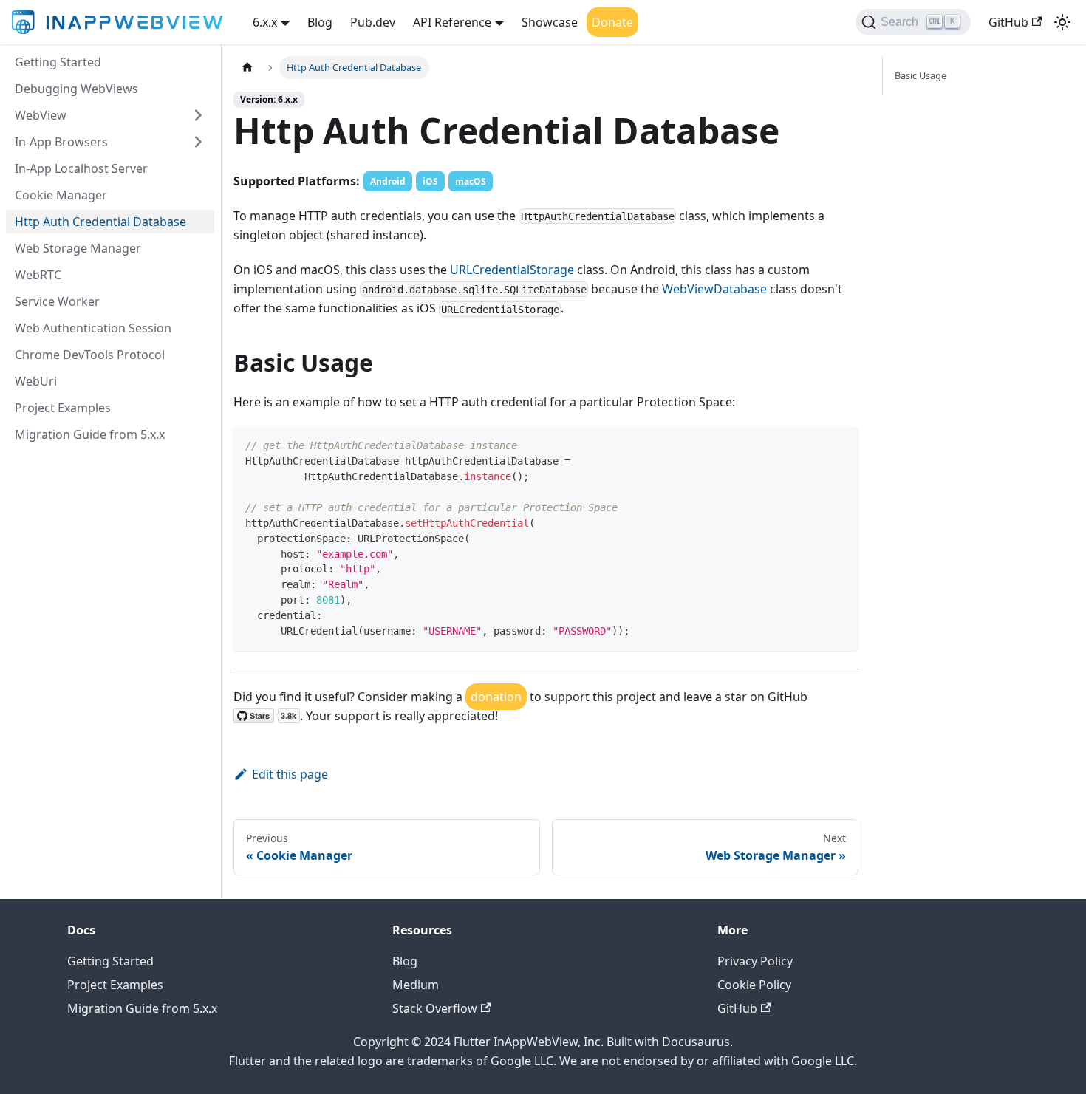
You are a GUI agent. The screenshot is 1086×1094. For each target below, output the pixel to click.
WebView (40, 115)
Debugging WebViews (76, 89)
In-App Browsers (61, 142)
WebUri (36, 381)
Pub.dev (372, 22)
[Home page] (247, 67)
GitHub (1008, 22)
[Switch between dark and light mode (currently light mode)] (1062, 22)
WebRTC (38, 275)
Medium (415, 985)
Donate (612, 22)
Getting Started (58, 62)
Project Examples (63, 408)
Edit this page (290, 774)
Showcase (550, 22)
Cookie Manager (61, 195)
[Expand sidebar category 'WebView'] (198, 115)
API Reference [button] (452, 22)
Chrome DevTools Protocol (90, 354)
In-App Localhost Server (81, 168)
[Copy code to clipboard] (840, 444)
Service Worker (57, 301)
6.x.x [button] (265, 22)
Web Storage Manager (78, 248)
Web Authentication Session (93, 328)
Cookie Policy (754, 985)
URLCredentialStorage (512, 269)
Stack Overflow (434, 1008)
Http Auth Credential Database (100, 221)
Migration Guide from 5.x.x (90, 434)
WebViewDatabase (714, 289)
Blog (319, 22)
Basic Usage (920, 75)
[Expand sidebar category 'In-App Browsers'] (198, 142)
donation (496, 696)
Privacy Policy (755, 961)
